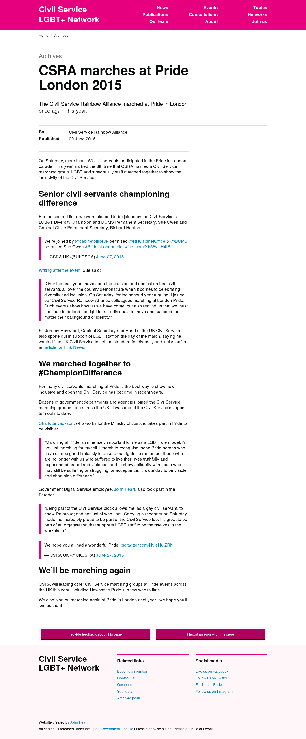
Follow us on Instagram (214, 691)
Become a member (132, 671)
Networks (257, 14)
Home (43, 35)
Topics (260, 7)
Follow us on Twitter (211, 677)
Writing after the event (59, 270)
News (162, 7)
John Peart (124, 489)
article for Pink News (64, 347)
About (211, 21)
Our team (158, 21)
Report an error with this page (210, 634)
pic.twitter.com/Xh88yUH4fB (143, 246)
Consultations (203, 14)
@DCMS (178, 241)
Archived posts (129, 698)
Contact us (125, 677)
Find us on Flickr (209, 684)
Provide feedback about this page (95, 634)
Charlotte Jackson (56, 423)
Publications (155, 14)
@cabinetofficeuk (91, 241)
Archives (61, 35)
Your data (124, 691)
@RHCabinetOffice (147, 241)
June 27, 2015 (110, 256)
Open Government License (112, 728)
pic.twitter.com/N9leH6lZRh (147, 545)
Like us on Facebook (212, 671)
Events (210, 7)
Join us (259, 21)
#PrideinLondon (100, 246)
